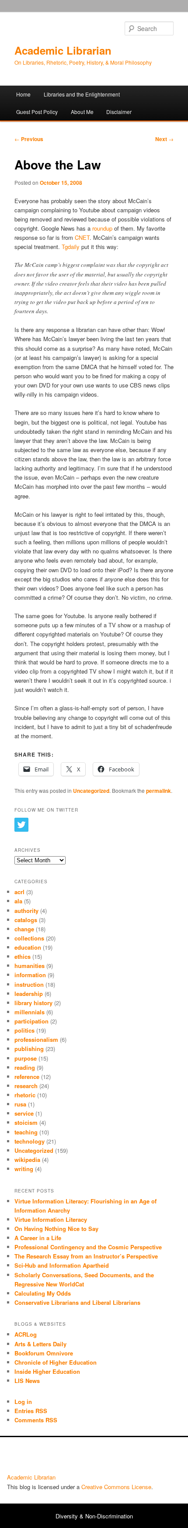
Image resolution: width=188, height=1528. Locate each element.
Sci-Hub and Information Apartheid (61, 1265)
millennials (29, 1012)
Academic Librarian (62, 50)
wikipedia (27, 1159)
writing (23, 1169)
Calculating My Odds (42, 1293)
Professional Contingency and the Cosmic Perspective (88, 1247)
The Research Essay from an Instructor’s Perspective (86, 1256)
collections (29, 938)
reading (24, 1067)
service (24, 1113)
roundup (102, 228)
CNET (82, 237)
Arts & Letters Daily (40, 1344)
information (30, 975)
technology (29, 1141)
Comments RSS (35, 1420)
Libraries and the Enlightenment (82, 94)
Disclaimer (119, 111)
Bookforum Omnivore (43, 1353)
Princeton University (148, 1457)
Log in (23, 1401)
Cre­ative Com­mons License (116, 1487)
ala (18, 901)
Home (23, 94)
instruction (29, 984)
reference (26, 1076)
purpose (25, 1058)
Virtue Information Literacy (50, 1219)
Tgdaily (71, 246)
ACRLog (25, 1334)
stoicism (26, 1122)
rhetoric (24, 1095)
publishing (29, 1048)
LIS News (27, 1380)
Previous (28, 139)
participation (31, 1021)
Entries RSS (30, 1411)
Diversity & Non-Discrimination (94, 1516)
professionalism (36, 1039)
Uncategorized (91, 791)
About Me (82, 111)
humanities (29, 965)
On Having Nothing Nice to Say (56, 1228)
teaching (26, 1132)
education (27, 947)
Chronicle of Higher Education (55, 1362)
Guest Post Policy (37, 111)
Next (164, 139)
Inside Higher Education (47, 1371)
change (24, 929)
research (26, 1086)
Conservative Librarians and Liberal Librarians (77, 1302)
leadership (28, 993)
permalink (158, 791)
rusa (20, 1104)
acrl (19, 892)
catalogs (25, 920)
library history (33, 1003)
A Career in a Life (37, 1238)
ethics (22, 956)
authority (26, 910)
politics (24, 1030)
